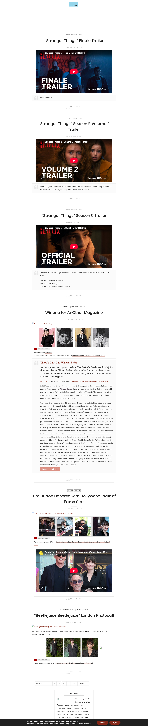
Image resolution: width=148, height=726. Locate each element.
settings (88, 723)
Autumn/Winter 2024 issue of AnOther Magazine (90, 381)
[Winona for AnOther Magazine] (72, 480)
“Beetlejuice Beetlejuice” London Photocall (74, 615)
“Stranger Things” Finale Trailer (74, 40)
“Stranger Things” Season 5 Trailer (74, 215)
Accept (102, 723)
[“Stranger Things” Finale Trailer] (72, 108)
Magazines (74, 307)
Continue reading (49, 469)
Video (80, 35)
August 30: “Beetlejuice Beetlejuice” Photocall (74, 663)
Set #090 (48, 352)
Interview (66, 307)
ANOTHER (44, 381)
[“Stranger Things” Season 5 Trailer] (72, 297)
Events (70, 490)
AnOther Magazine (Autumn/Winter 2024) (88, 355)
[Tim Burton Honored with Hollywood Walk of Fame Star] (72, 600)
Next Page (83, 683)
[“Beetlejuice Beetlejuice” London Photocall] (72, 673)
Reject (115, 723)
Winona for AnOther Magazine (74, 312)
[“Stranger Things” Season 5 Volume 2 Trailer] (72, 200)
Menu (74, 5)
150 (74, 683)
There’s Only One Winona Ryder (58, 363)
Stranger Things (71, 35)
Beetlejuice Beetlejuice (67, 609)
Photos (82, 307)
